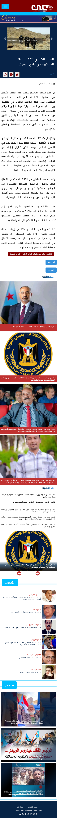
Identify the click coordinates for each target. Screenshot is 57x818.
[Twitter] (34, 814)
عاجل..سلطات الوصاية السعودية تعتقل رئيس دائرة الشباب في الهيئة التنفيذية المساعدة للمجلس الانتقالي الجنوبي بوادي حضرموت (31, 566)
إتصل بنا (20, 807)
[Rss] (23, 814)
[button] (5, 39)
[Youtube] (31, 814)
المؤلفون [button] (51, 262)
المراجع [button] (51, 270)
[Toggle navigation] (5, 6)
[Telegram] (28, 814)
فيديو (9, 685)
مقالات (9, 583)
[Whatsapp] (25, 814)
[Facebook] (37, 814)
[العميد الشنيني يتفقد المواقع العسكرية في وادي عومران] (17, 74)
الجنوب (52, 74)
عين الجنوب (32, 807)
